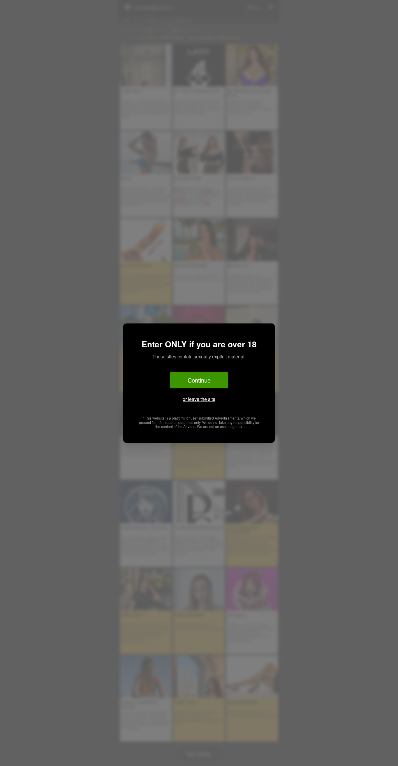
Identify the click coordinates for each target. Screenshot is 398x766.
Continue (199, 380)
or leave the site (199, 399)
